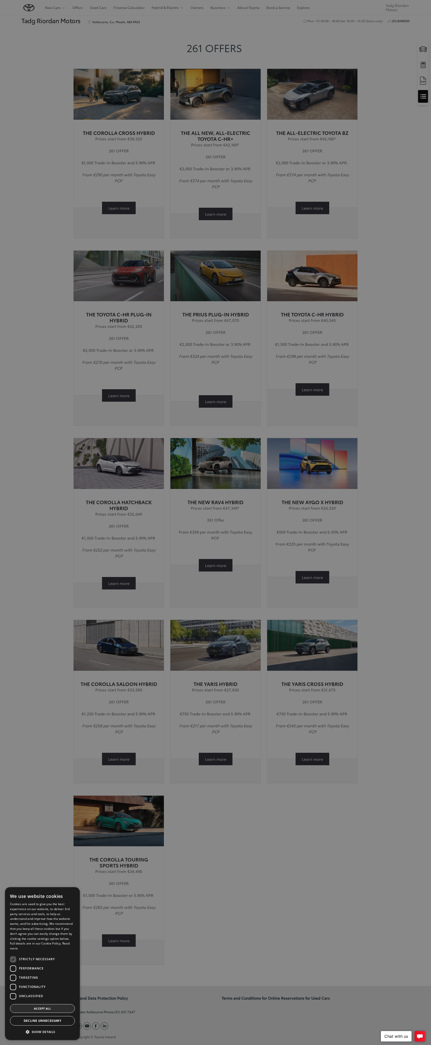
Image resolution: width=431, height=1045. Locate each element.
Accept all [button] (42, 1008)
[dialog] (42, 963)
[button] (42, 1032)
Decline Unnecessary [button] (42, 1021)
